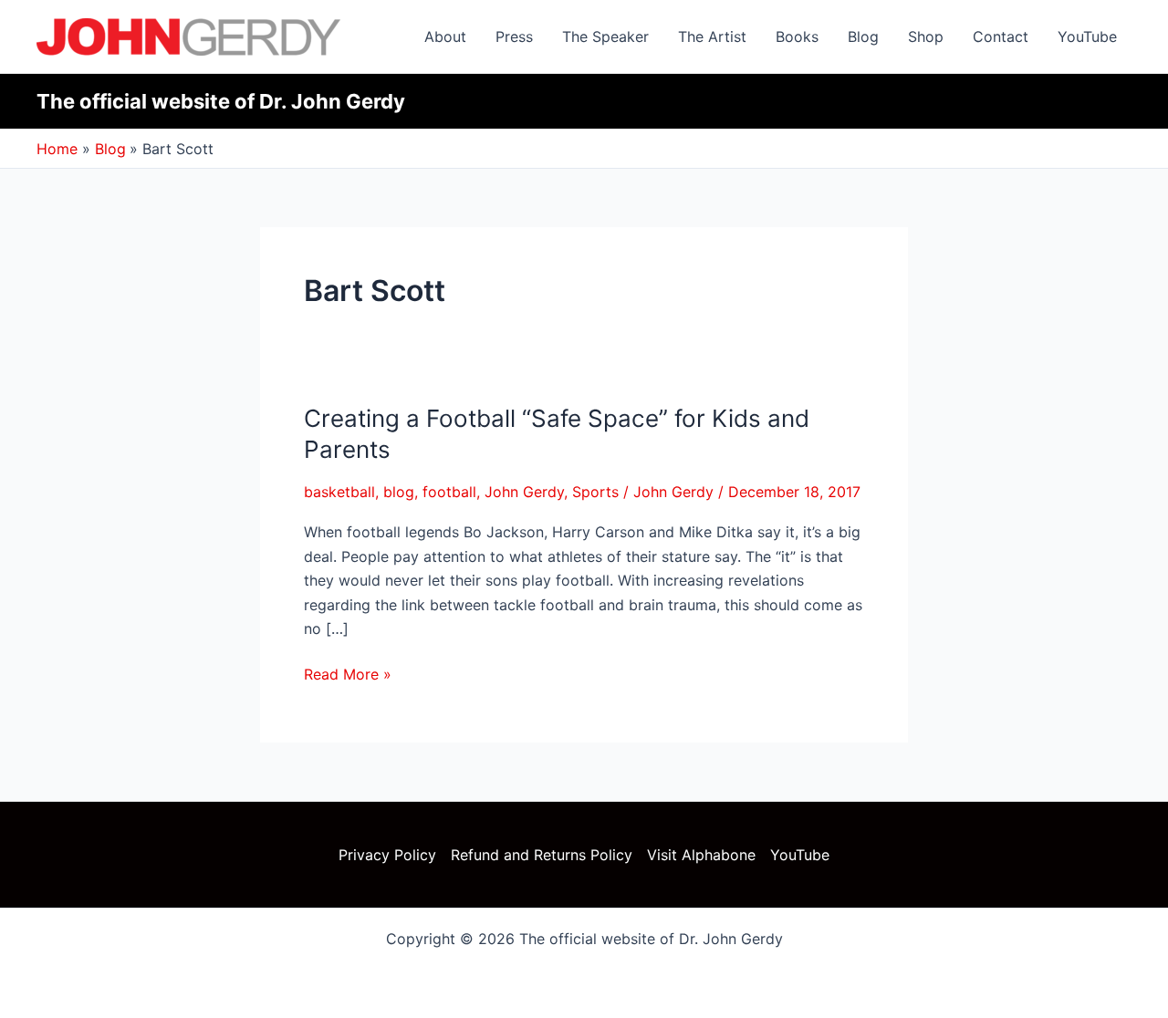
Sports (595, 492)
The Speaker (605, 36)
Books (797, 36)
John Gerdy (524, 492)
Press (514, 36)
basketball (339, 492)
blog (398, 492)
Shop (926, 36)
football (449, 492)
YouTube (1087, 36)
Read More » (347, 672)
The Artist (712, 36)
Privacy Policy (387, 855)
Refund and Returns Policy (541, 855)
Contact (1000, 36)
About (445, 36)
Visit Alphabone (701, 855)
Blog (863, 36)
